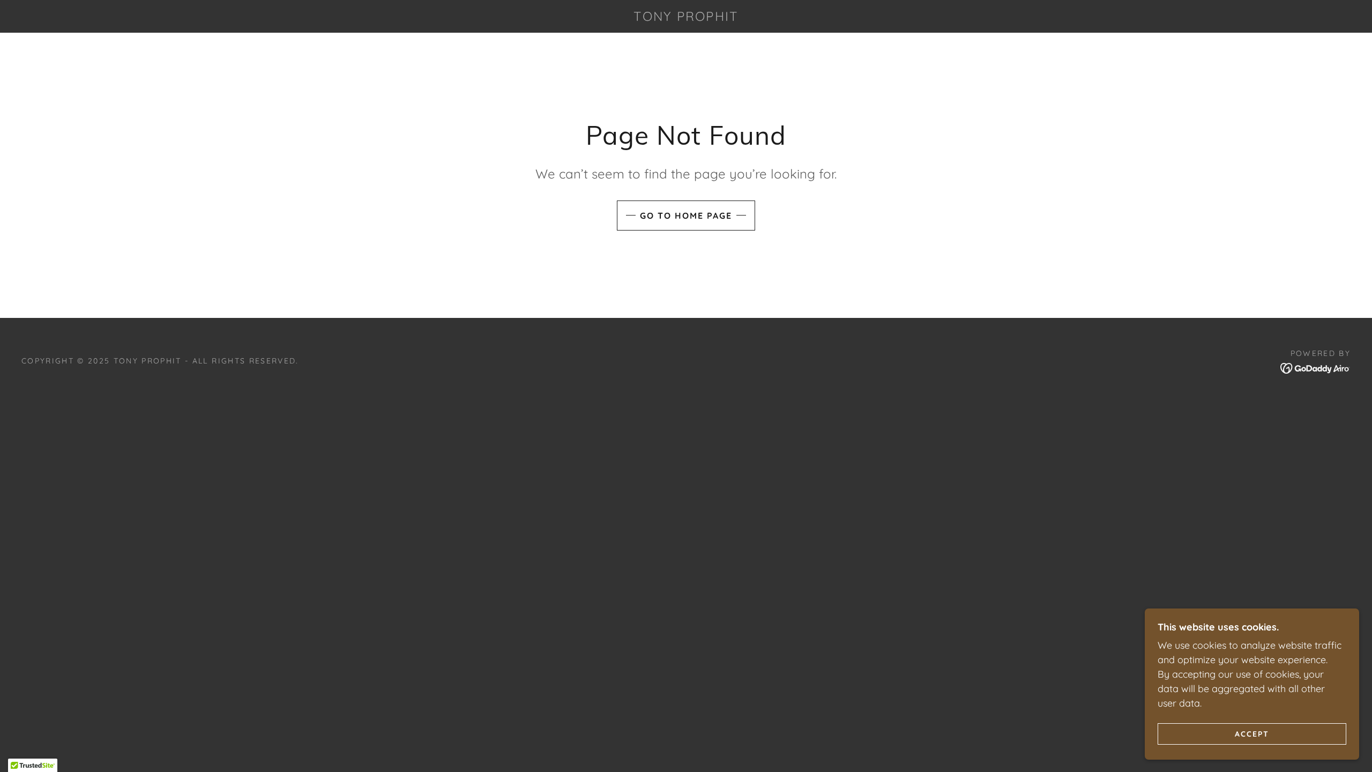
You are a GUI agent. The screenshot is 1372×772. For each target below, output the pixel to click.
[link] (686, 17)
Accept (1252, 733)
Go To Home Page (686, 215)
